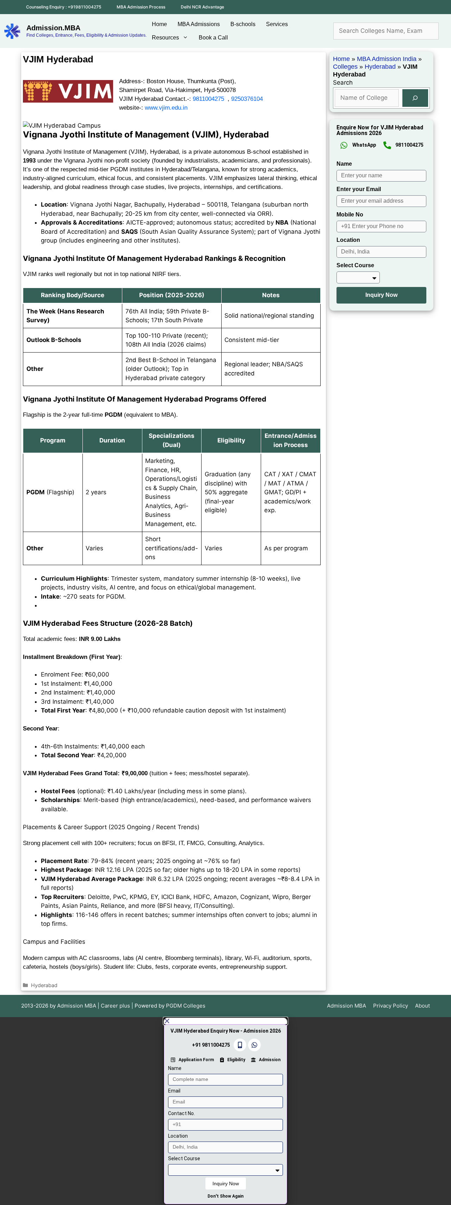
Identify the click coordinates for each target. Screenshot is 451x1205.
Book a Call (213, 38)
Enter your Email (358, 189)
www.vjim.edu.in (166, 107)
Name (344, 164)
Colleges (345, 66)
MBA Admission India (386, 58)
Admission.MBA (53, 28)
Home (159, 24)
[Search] (415, 98)
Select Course (355, 265)
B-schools (242, 24)
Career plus (115, 1005)
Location (348, 240)
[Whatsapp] (254, 1045)
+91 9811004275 (211, 1045)
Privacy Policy (390, 1005)
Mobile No (349, 215)
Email (174, 1091)
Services (277, 24)
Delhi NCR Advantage (202, 7)
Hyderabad (44, 985)
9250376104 (247, 99)
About (422, 1005)
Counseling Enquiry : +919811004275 (63, 7)
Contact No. (181, 1113)
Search (343, 82)
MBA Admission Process (141, 7)
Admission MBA (346, 1005)
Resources (165, 38)
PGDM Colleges (185, 1005)
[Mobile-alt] (240, 1045)
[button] (225, 1021)
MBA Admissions (199, 24)
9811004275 (208, 99)
